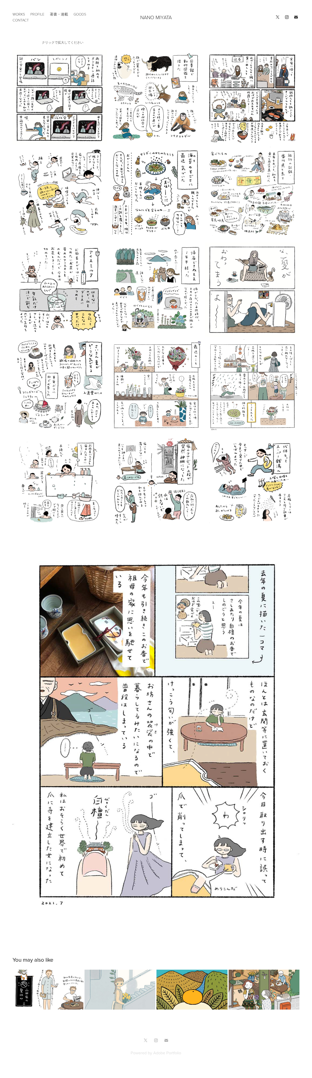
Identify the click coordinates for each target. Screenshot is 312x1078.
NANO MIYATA (156, 17)
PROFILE (37, 14)
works (19, 14)
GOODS (80, 14)
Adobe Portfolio (167, 1053)
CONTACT (21, 20)
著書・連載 (59, 14)
